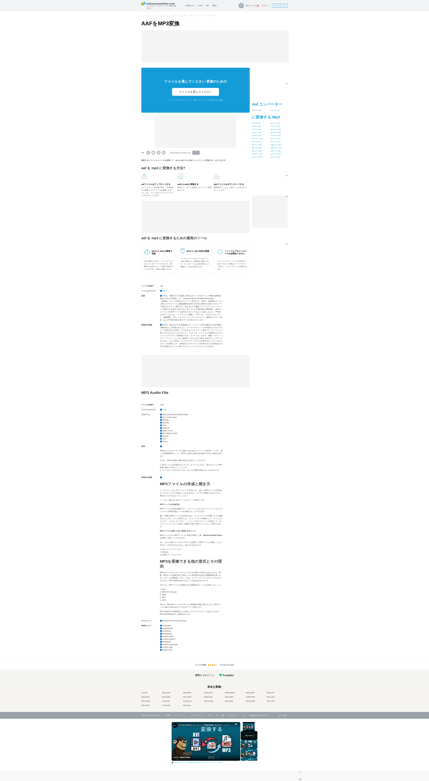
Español (280, 681)
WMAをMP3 (250, 693)
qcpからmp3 (257, 157)
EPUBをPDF (208, 693)
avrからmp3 (256, 141)
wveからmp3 (276, 141)
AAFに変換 (183, 16)
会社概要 (168, 715)
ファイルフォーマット (180, 715)
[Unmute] (244, 729)
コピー (196, 152)
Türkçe (280, 699)
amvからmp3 (257, 151)
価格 (214, 5)
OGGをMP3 (229, 697)
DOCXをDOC (208, 701)
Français (280, 685)
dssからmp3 (257, 145)
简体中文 (280, 701)
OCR (201, 5)
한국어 (280, 703)
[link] (175, 725)
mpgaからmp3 (276, 148)
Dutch (279, 696)
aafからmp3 (256, 110)
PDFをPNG (145, 705)
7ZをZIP (144, 693)
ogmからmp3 (276, 154)
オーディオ (164, 16)
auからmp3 (256, 129)
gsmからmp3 (276, 129)
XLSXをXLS (187, 701)
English (280, 674)
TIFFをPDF (166, 705)
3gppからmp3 (276, 145)
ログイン (265, 5)
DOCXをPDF (250, 701)
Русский (280, 677)
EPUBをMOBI (230, 693)
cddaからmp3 (257, 138)
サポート (210, 715)
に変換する (189, 5)
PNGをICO (187, 705)
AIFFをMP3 (187, 697)
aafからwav (275, 110)
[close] (300, 772)
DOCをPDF (229, 701)
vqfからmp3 (256, 126)
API (207, 5)
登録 (221, 100)
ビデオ (173, 16)
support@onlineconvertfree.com (259, 715)
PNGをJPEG (145, 701)
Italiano (280, 690)
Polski (279, 705)
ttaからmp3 (275, 138)
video (165, 291)
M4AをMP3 (187, 693)
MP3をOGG (145, 697)
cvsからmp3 (256, 135)
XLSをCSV (166, 701)
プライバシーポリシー (197, 715)
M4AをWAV (166, 697)
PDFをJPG (270, 701)
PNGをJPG (271, 697)
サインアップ (279, 5)
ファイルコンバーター (149, 16)
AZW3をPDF (250, 697)
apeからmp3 (276, 132)
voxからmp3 (257, 132)
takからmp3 (275, 123)
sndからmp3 (275, 126)
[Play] (242, 729)
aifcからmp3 (257, 148)
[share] (236, 724)
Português (281, 694)
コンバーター (267, 104)
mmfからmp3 (276, 151)
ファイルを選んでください (195, 91)
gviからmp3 (275, 157)
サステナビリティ (233, 715)
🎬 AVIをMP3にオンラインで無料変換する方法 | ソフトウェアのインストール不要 (206, 725)
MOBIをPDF (208, 697)
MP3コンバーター (197, 16)
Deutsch (280, 683)
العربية (279, 679)
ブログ (244, 715)
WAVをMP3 (166, 693)
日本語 (280, 688)
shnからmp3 (275, 135)
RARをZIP (270, 693)
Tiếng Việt (281, 692)
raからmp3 (256, 123)
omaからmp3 (257, 154)
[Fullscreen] (255, 729)
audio (165, 410)
